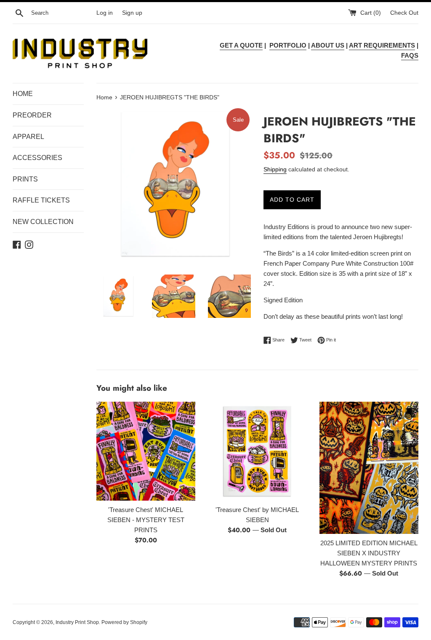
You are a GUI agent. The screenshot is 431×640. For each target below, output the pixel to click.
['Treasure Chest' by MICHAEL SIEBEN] (257, 451)
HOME (23, 93)
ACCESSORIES (37, 157)
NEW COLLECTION (43, 221)
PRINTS (25, 179)
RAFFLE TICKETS (41, 200)
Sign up (132, 13)
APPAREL (28, 136)
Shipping (275, 169)
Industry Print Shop (77, 622)
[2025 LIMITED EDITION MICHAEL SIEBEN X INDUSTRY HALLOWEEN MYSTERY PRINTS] (368, 467)
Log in (104, 13)
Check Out (404, 13)
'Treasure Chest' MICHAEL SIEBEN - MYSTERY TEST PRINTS (145, 519)
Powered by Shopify (124, 622)
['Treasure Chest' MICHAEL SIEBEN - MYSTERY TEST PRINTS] (145, 451)
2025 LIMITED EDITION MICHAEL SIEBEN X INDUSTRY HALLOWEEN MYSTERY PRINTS (369, 553)
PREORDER (32, 115)
